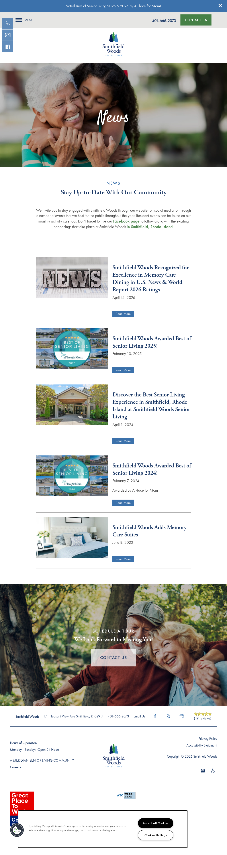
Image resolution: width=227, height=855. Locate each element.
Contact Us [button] (113, 657)
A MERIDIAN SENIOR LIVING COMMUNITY (42, 760)
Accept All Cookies (155, 823)
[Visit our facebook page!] (7, 46)
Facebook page (126, 221)
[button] (220, 5)
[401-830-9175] (7, 23)
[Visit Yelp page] (168, 716)
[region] (103, 829)
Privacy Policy (208, 738)
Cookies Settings (156, 835)
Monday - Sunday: (23, 749)
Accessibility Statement (201, 745)
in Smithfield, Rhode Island (150, 226)
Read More (123, 313)
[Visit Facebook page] (155, 716)
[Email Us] (7, 35)
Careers (15, 767)
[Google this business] (181, 716)
